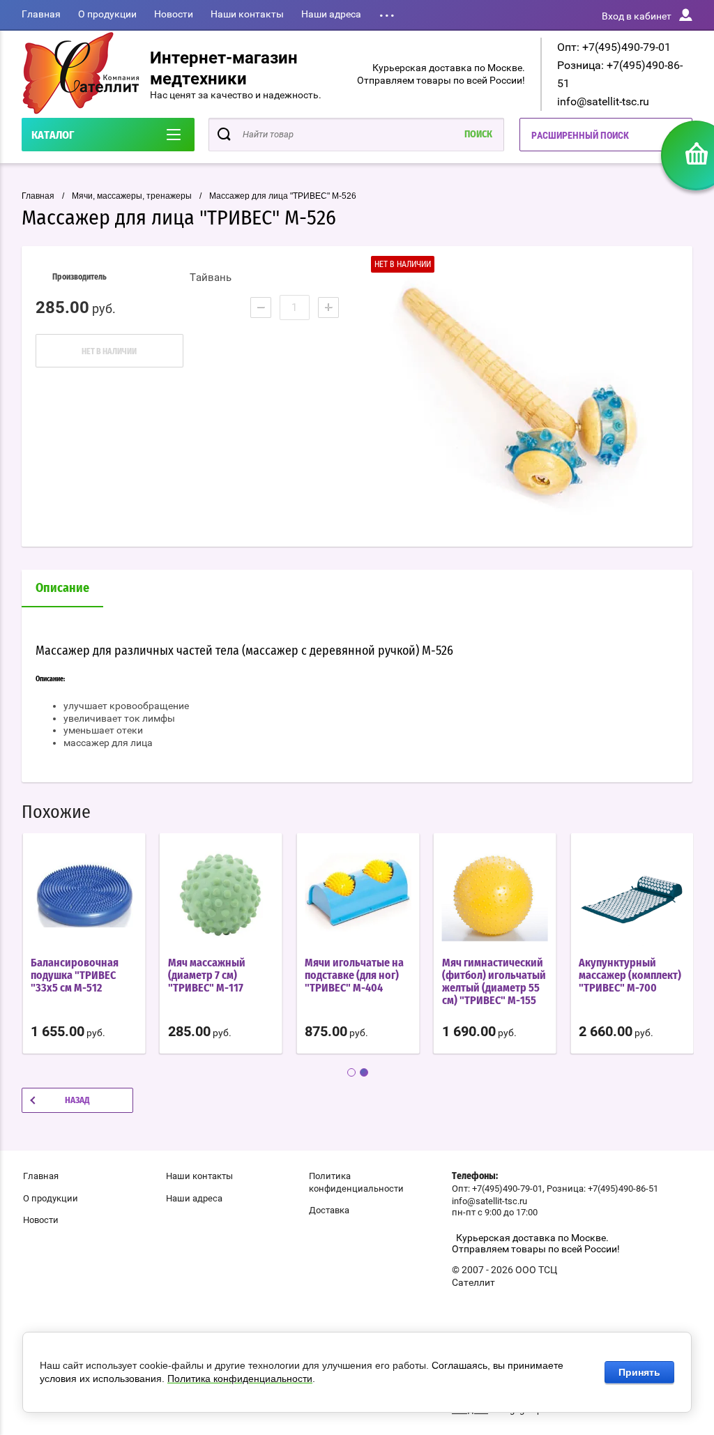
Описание (62, 588)
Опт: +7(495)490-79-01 (614, 47)
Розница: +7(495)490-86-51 (602, 1188)
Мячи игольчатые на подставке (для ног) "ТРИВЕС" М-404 (354, 975)
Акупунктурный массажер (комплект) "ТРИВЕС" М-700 (630, 975)
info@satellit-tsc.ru (603, 101)
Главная (41, 14)
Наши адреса (331, 14)
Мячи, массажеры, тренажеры (132, 196)
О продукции (107, 14)
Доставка (329, 1210)
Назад (77, 1100)
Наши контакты (247, 14)
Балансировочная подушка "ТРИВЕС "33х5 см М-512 (75, 975)
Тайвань (210, 277)
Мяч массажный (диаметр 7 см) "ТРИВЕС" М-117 (206, 975)
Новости (173, 14)
